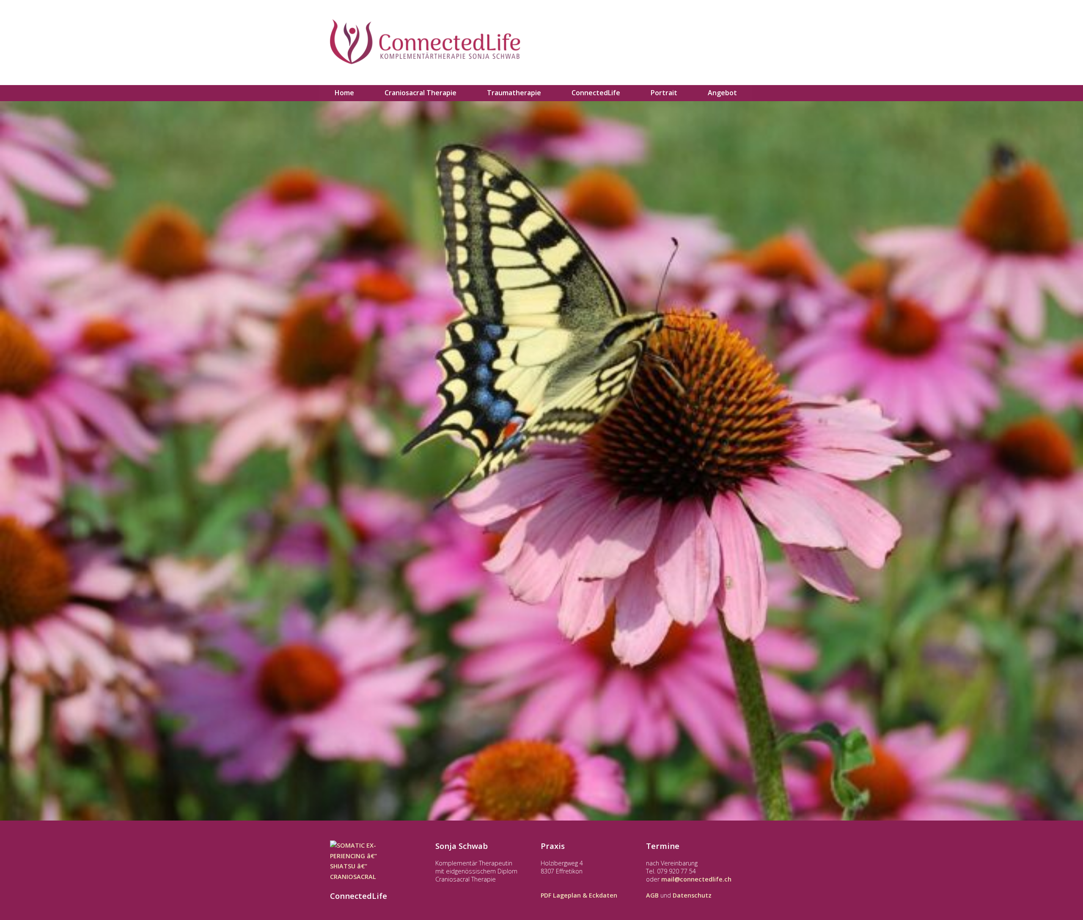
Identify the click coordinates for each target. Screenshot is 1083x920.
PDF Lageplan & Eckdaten (579, 895)
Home (344, 92)
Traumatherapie (514, 92)
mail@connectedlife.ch (696, 879)
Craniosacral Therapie (420, 92)
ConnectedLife (596, 92)
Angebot (722, 92)
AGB (652, 895)
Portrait (664, 92)
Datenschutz (692, 895)
